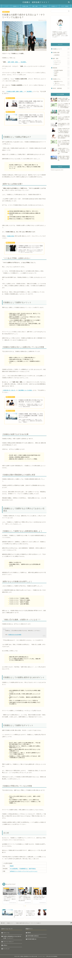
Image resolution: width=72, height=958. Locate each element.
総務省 (29, 932)
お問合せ (5, 945)
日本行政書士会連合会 (33, 935)
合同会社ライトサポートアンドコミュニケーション (23, 871)
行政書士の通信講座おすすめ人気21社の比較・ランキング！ (12, 937)
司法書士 (61, 72)
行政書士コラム (54, 7)
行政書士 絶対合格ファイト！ (36, 2)
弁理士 (61, 73)
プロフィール (6, 932)
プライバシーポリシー (8, 941)
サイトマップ (6, 948)
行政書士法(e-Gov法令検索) (14, 634)
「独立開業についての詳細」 (25, 390)
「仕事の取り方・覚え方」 (9, 390)
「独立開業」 (23, 62)
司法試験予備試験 (61, 70)
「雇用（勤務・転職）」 (13, 62)
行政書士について (16, 7)
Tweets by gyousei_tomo (57, 169)
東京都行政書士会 (31, 939)
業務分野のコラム (61, 81)
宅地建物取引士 (23, 868)
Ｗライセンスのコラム (61, 84)
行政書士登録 (10, 236)
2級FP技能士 (32, 868)
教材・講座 (35, 6)
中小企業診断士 (14, 868)
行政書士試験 (25, 6)
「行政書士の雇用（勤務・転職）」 (15, 91)
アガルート (61, 64)
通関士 (61, 75)
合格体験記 (61, 55)
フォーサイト (61, 61)
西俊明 (12, 866)
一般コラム (61, 83)
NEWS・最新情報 (64, 7)
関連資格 (45, 6)
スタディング (61, 62)
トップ (6, 6)
